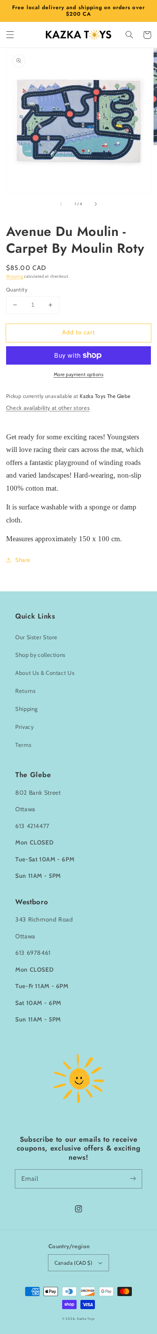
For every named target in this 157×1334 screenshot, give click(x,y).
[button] (10, 35)
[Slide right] (95, 204)
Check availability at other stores (48, 407)
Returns (25, 690)
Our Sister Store (36, 637)
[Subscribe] (133, 1178)
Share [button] (22, 560)
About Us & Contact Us (44, 672)
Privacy (24, 726)
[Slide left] (61, 204)
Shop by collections (40, 654)
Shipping (14, 276)
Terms (23, 744)
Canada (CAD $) (73, 1263)
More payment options (79, 374)
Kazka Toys (86, 1319)
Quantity (16, 289)
